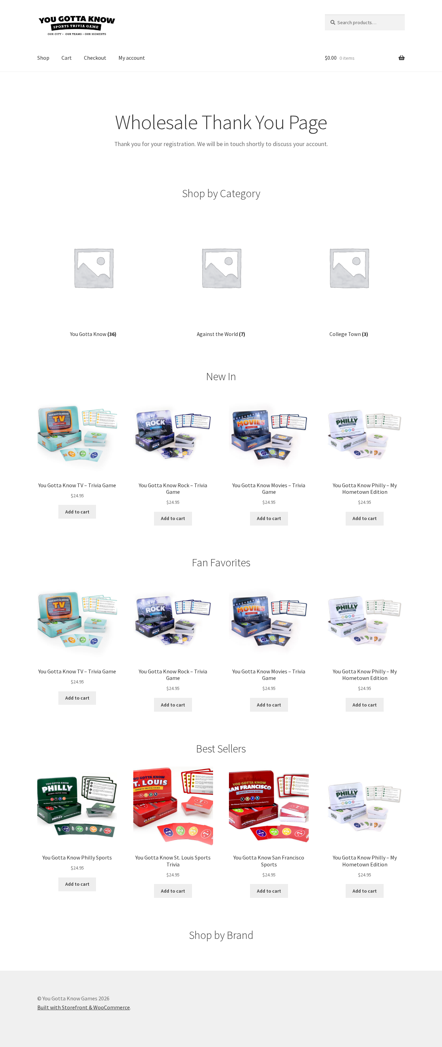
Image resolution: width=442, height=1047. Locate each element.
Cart (66, 57)
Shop (43, 57)
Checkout (95, 57)
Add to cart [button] (77, 512)
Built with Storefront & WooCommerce (83, 1007)
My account (131, 57)
